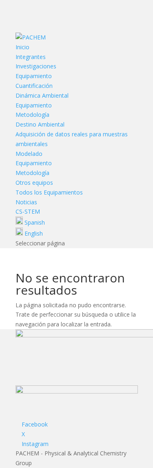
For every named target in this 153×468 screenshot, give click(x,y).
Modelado (29, 153)
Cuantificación (34, 86)
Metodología (32, 114)
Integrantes (31, 57)
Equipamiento (34, 76)
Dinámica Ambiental (42, 95)
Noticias (26, 202)
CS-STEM (28, 211)
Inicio (22, 47)
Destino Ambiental (40, 124)
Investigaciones (36, 66)
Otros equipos (34, 182)
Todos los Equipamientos (49, 192)
